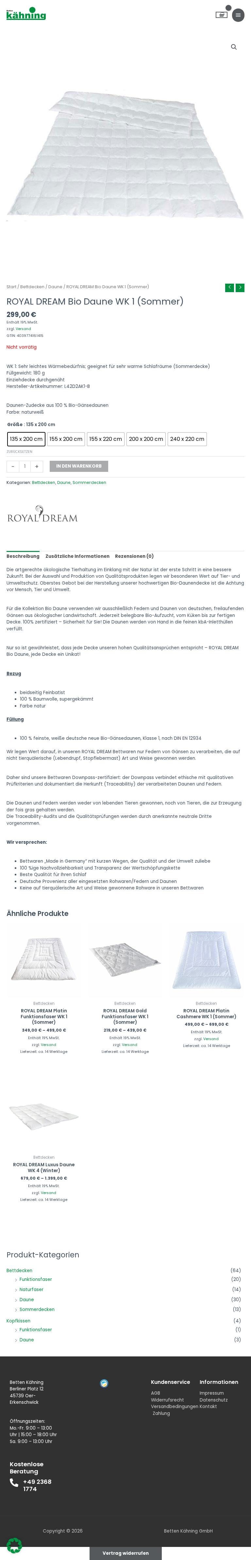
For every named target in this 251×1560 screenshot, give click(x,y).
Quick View (44, 992)
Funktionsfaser (36, 1279)
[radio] (26, 439)
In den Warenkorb (79, 466)
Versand (23, 328)
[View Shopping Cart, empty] (221, 15)
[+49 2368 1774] (14, 1482)
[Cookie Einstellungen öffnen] (14, 1552)
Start (11, 287)
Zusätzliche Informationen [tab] (77, 556)
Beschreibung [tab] (23, 556)
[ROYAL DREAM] (42, 513)
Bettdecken (19, 1271)
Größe (15, 425)
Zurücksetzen (19, 451)
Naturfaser (31, 1289)
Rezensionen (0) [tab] (134, 556)
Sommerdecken (37, 1309)
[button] (234, 47)
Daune (27, 1300)
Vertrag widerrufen (126, 1553)
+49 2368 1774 (37, 1485)
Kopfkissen (18, 1321)
